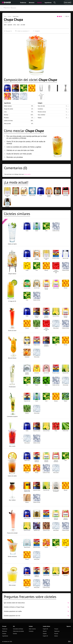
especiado (10, 25)
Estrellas (15, 633)
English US (45, 636)
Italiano (56, 636)
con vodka (23, 25)
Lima (5, 112)
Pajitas (39, 117)
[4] (63, 16)
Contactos (31, 631)
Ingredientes (48, 2)
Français (56, 629)
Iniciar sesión (67, 2)
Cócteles (39, 2)
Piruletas (6, 117)
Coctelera (40, 109)
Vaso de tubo (41, 106)
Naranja (6, 115)
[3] (61, 16)
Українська (56, 631)
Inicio (5, 16)
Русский (56, 633)
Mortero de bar (42, 112)
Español (45, 633)
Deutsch (45, 631)
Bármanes (31, 2)
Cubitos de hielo (8, 120)
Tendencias (23, 2)
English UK (45, 629)
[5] (64, 16)
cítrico (14, 25)
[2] (59, 16)
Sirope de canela (8, 109)
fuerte (5, 25)
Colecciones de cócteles (18, 631)
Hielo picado (7, 123)
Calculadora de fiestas (18, 629)
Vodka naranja (8, 106)
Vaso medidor (41, 115)
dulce (18, 25)
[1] (57, 16)
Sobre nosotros (32, 629)
